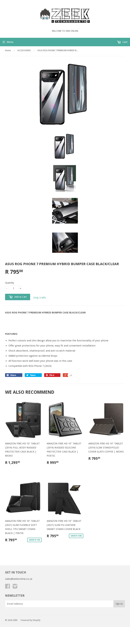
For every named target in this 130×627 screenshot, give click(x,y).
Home (8, 50)
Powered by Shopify (30, 620)
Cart (124, 42)
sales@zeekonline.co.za (18, 578)
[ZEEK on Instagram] (15, 587)
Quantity (9, 282)
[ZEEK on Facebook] (7, 587)
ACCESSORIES (24, 50)
